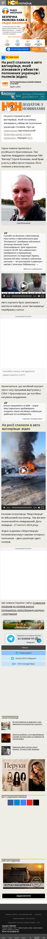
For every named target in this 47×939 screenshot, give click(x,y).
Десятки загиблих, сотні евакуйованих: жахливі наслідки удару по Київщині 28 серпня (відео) (28, 736)
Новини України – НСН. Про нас (24, 918)
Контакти (38, 914)
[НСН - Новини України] (23, 638)
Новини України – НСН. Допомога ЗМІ (19, 914)
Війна (11, 57)
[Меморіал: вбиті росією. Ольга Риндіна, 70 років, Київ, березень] (5, 750)
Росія (16, 57)
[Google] (23, 802)
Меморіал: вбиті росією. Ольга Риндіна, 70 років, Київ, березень (26, 748)
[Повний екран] (43, 296)
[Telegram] (17, 802)
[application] (23, 285)
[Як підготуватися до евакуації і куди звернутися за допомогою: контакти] (5, 725)
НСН (29, 137)
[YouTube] (30, 802)
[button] (23, 285)
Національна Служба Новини (28, 82)
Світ (3, 57)
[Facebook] (10, 802)
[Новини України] (19, 2)
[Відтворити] (4, 296)
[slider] (22, 296)
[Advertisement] (23, 343)
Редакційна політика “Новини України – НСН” (24, 922)
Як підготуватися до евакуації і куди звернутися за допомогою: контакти (27, 723)
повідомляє (10, 130)
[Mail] (36, 802)
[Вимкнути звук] (39, 296)
